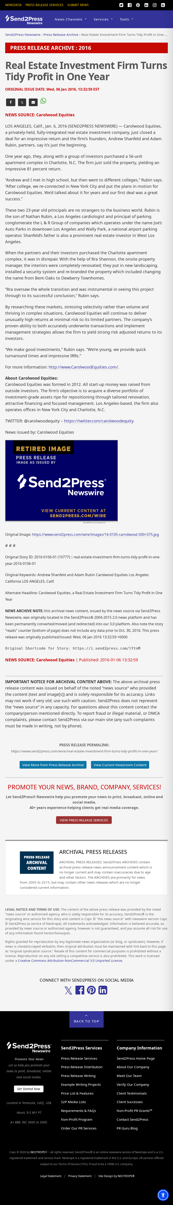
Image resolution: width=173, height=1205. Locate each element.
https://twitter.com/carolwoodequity (98, 421)
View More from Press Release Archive (53, 765)
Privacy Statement (79, 1176)
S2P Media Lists (73, 1102)
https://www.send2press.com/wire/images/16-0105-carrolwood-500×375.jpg (95, 534)
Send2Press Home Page (136, 1058)
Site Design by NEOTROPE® (116, 1176)
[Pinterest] (138, 4)
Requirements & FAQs (78, 1110)
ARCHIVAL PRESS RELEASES (93, 851)
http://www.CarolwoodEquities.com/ (83, 367)
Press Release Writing (78, 1075)
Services (101, 19)
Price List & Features (77, 1093)
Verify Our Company (133, 1084)
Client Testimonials (132, 1093)
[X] (121, 4)
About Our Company (133, 1067)
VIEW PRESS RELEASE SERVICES (84, 820)
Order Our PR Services (78, 1128)
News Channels (68, 19)
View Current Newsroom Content (120, 765)
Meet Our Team (129, 1075)
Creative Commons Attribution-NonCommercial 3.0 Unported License (70, 960)
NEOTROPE (37, 1152)
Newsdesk (13, 5)
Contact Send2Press (132, 1119)
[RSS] (163, 4)
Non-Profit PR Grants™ (134, 1110)
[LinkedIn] (146, 4)
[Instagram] (155, 4)
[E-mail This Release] (33, 102)
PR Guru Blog (127, 1128)
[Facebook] (130, 4)
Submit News (78, 5)
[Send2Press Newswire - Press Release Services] (26, 22)
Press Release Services (44, 5)
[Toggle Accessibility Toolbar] (163, 1195)
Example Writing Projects (81, 1084)
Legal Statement (50, 1176)
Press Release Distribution (81, 1067)
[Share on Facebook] (10, 102)
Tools (124, 19)
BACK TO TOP (86, 1021)
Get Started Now (28, 1089)
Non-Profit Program (76, 1119)
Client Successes (130, 1102)
